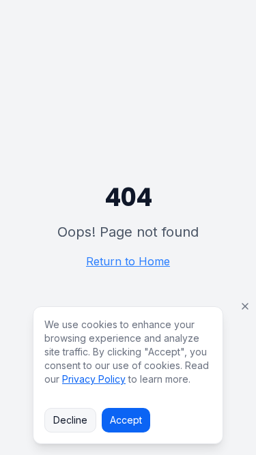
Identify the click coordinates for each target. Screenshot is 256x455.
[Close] (245, 306)
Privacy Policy (94, 379)
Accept (126, 420)
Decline (70, 420)
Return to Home (128, 261)
